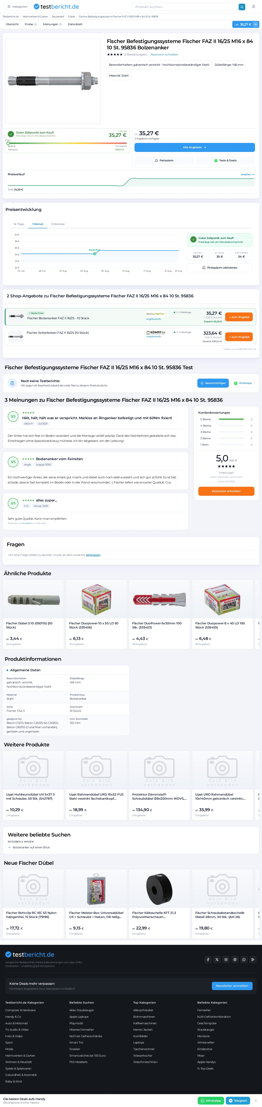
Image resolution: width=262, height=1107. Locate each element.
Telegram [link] (240, 1100)
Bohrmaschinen (144, 1017)
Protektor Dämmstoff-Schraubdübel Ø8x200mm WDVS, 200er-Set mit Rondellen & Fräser (158, 798)
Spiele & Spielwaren (18, 1068)
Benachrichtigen (215, 383)
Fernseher (204, 1010)
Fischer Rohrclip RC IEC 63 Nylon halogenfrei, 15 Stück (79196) (31, 915)
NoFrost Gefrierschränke (85, 1036)
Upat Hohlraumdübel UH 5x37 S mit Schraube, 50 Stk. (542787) (30, 796)
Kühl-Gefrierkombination (214, 1017)
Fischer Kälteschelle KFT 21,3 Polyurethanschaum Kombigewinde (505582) (154, 917)
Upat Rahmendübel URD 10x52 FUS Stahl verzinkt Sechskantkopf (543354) (96, 798)
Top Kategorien (144, 1002)
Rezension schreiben (226, 491)
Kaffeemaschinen (145, 1023)
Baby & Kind (13, 1081)
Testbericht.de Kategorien (24, 1002)
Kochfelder (140, 1036)
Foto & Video (14, 1036)
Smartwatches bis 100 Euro (87, 1055)
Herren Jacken (142, 1029)
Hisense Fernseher (81, 1029)
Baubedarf (58, 16)
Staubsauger (206, 1029)
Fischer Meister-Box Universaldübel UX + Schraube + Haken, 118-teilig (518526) (96, 917)
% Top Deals (205, 1068)
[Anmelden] (254, 6)
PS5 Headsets (78, 1062)
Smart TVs (76, 1042)
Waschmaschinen (145, 1062)
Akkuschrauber (143, 1010)
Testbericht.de (11, 16)
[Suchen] (242, 7)
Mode (9, 1049)
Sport (9, 1042)
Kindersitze (204, 1049)
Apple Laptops (79, 1017)
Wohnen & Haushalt (18, 1062)
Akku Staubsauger (81, 1010)
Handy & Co (13, 1017)
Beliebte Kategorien (212, 1002)
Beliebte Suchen (81, 1002)
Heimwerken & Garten (35, 16)
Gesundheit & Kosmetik (21, 1075)
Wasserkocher (142, 1055)
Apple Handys (206, 1062)
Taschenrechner (144, 1049)
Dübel (71, 16)
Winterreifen (205, 1042)
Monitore (203, 1036)
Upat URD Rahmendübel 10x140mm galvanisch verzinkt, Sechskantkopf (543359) (219, 798)
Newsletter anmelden (232, 986)
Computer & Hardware (20, 1010)
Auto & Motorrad (16, 1023)
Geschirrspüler (207, 1023)
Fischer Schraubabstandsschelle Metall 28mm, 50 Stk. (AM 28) (220, 915)
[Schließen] (256, 1101)
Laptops (138, 1042)
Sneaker (74, 1049)
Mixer (201, 1055)
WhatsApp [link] (213, 1100)
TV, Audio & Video (17, 1029)
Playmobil (76, 1023)
